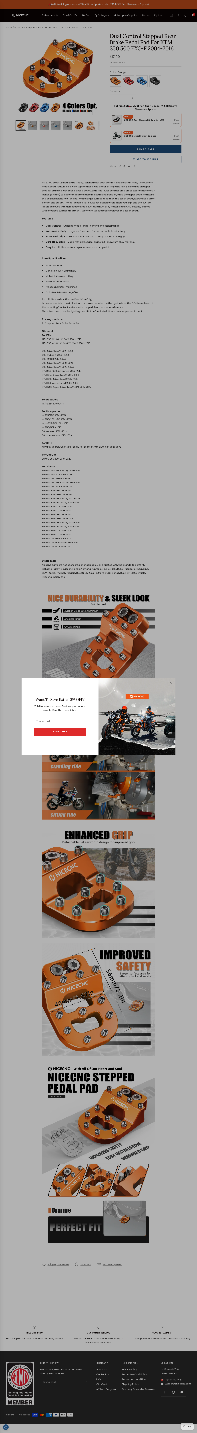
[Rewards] (6, 1427)
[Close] (171, 683)
